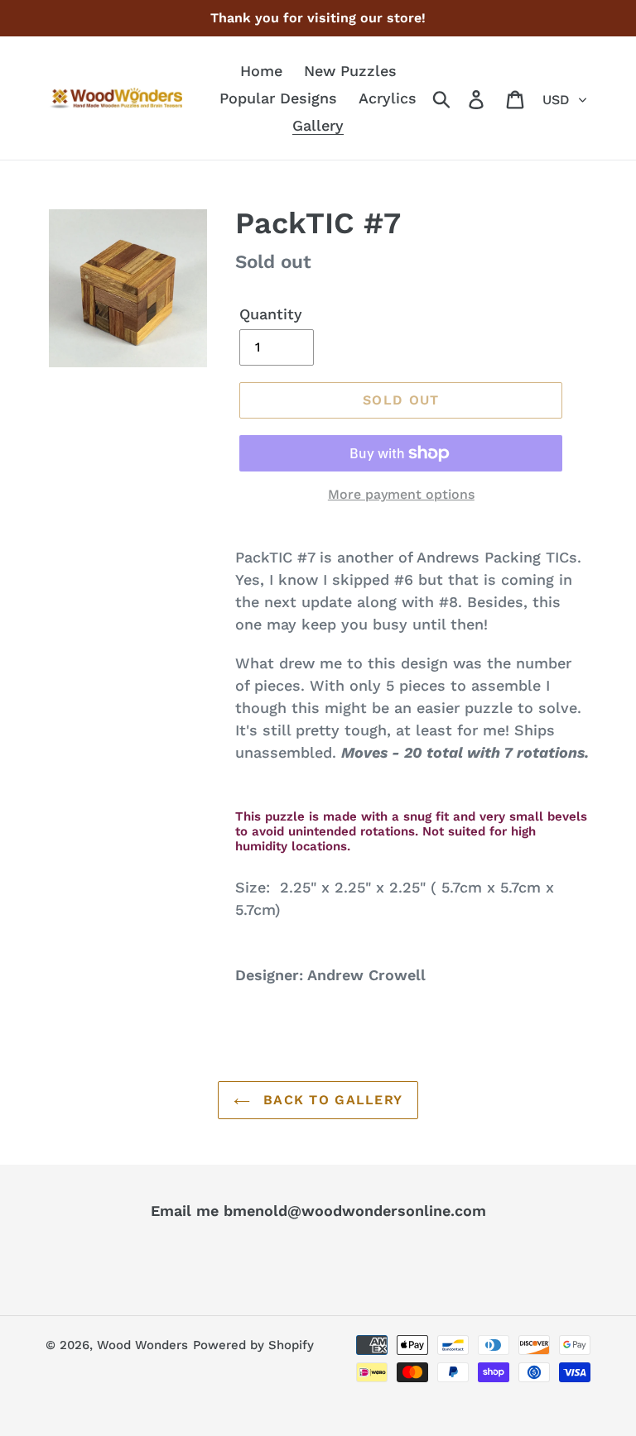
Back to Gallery (330, 1100)
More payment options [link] (401, 494)
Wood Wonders (142, 1345)
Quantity (270, 314)
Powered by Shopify (253, 1345)
